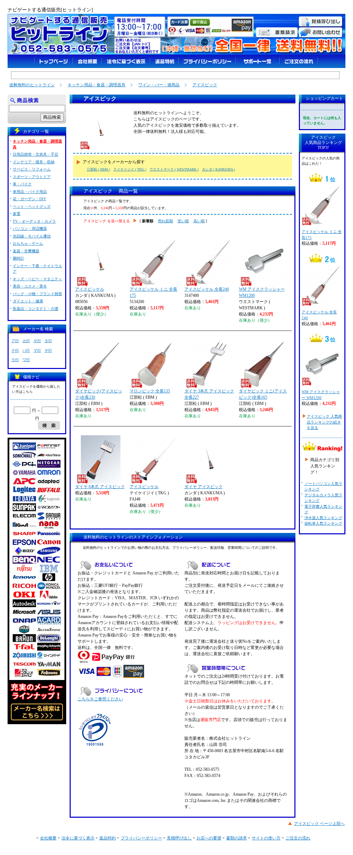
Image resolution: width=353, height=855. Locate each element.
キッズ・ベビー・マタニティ (37, 279)
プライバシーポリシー (141, 838)
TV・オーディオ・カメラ (34, 221)
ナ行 (15, 350)
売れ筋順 (165, 221)
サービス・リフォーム (32, 169)
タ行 (48, 341)
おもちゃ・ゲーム (28, 243)
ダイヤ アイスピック (203, 486)
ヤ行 (48, 350)
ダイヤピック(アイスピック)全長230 (98, 394)
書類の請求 (236, 838)
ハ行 (26, 350)
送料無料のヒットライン (32, 84)
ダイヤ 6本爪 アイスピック (100, 486)
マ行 (37, 350)
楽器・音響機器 (26, 251)
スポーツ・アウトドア (32, 177)
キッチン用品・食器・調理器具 (96, 84)
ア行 (15, 341)
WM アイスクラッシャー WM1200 (262, 292)
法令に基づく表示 (77, 838)
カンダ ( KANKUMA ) (218, 169)
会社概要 (48, 838)
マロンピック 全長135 (150, 391)
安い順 (183, 221)
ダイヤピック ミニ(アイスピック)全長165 (263, 394)
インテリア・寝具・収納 (33, 162)
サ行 (37, 341)
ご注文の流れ (297, 838)
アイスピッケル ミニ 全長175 (153, 292)
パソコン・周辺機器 (30, 228)
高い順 (199, 221)
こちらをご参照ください (100, 699)
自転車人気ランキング (323, 523)
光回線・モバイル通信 (32, 236)
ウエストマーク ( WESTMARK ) (174, 169)
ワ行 (26, 360)
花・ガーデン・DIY (29, 199)
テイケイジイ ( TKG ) (129, 169)
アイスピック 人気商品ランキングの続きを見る (324, 422)
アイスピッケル (89, 289)
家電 (16, 214)
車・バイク (22, 184)
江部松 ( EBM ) (98, 169)
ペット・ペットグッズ (32, 206)
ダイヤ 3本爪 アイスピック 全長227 (209, 394)
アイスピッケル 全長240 (206, 289)
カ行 (26, 341)
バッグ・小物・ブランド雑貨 (37, 294)
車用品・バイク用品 (30, 192)
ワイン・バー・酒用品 (159, 84)
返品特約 (107, 838)
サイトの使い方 (266, 838)
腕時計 (18, 258)
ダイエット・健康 (28, 301)
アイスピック (204, 84)
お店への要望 (208, 838)
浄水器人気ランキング (323, 518)
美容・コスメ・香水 (30, 286)
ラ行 (15, 360)
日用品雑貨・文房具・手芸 (35, 154)
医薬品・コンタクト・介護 (35, 309)
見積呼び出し (179, 838)
